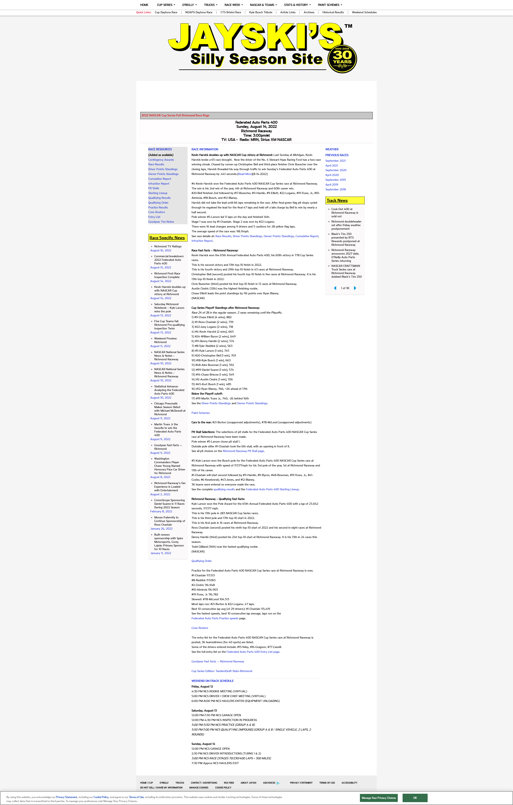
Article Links (288, 12)
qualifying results (224, 489)
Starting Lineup (157, 193)
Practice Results (158, 207)
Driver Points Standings (163, 169)
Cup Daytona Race (166, 12)
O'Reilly (188, 4)
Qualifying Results (159, 197)
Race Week (232, 4)
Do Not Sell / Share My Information (161, 787)
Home (144, 4)
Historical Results (333, 12)
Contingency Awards (161, 159)
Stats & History (296, 4)
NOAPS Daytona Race (198, 12)
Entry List (154, 216)
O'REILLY (164, 783)
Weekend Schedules (364, 12)
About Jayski (248, 783)
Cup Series (164, 4)
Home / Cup (146, 783)
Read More (245, 174)
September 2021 (335, 160)
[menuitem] (145, 782)
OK (415, 797)
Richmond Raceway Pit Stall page (243, 451)
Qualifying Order (158, 202)
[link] (256, 48)
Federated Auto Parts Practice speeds (215, 618)
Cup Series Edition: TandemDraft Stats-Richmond (222, 671)
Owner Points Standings (163, 174)
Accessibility (349, 783)
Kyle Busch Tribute (260, 12)
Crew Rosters (156, 212)
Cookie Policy (223, 787)
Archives (309, 12)
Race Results (156, 164)
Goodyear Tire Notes (161, 221)
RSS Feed (229, 783)
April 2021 (331, 165)
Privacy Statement (301, 783)
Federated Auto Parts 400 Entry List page (253, 651)
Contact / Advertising (204, 783)
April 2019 (331, 184)
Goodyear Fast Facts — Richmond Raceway (218, 661)
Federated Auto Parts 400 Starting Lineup (272, 489)
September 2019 (335, 179)
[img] (256, 48)
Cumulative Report (159, 178)
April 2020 (332, 175)
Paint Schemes (328, 4)
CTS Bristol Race (231, 12)
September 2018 (335, 189)
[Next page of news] (355, 288)
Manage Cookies (198, 787)
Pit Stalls (153, 188)
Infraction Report (158, 183)
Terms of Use (327, 783)
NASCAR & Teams (262, 4)
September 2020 (335, 170)
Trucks (209, 4)
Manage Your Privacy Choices (379, 797)
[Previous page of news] (335, 288)
